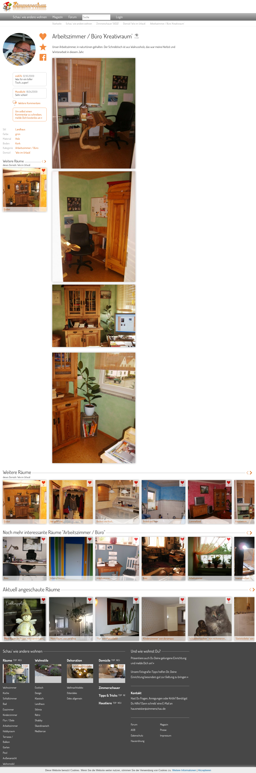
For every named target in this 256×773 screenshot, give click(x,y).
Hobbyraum (9, 731)
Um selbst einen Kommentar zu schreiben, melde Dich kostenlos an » (28, 114)
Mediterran (40, 731)
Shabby (38, 720)
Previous (42, 161)
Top (113, 660)
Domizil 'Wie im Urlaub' (134, 23)
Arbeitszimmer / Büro (26, 147)
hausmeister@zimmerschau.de (148, 708)
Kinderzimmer (10, 714)
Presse (163, 729)
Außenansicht (10, 758)
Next (45, 161)
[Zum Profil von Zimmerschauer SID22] (19, 49)
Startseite (56, 23)
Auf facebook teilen (43, 57)
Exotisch (39, 687)
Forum (72, 17)
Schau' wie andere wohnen (30, 17)
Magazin (57, 17)
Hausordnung (137, 740)
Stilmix (38, 709)
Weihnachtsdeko (75, 687)
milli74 (18, 76)
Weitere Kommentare (27, 103)
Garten (6, 747)
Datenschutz (137, 735)
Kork (17, 143)
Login (119, 17)
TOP (15, 660)
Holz (17, 138)
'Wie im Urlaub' (23, 152)
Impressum (165, 735)
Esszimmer (8, 709)
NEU (20, 660)
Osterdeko (72, 693)
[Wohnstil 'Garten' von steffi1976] (48, 667)
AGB (133, 729)
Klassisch (39, 698)
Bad (5, 703)
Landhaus (20, 129)
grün (17, 134)
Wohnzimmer (9, 687)
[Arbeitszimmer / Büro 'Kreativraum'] (93, 113)
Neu (118, 660)
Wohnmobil (8, 763)
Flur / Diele (8, 720)
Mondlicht (20, 91)
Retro (37, 714)
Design (38, 693)
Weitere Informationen (184, 770)
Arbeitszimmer (10, 725)
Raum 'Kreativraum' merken (43, 47)
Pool (5, 752)
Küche (6, 693)
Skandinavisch (42, 725)
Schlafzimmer (10, 698)
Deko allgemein (74, 698)
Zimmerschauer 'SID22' (107, 23)
